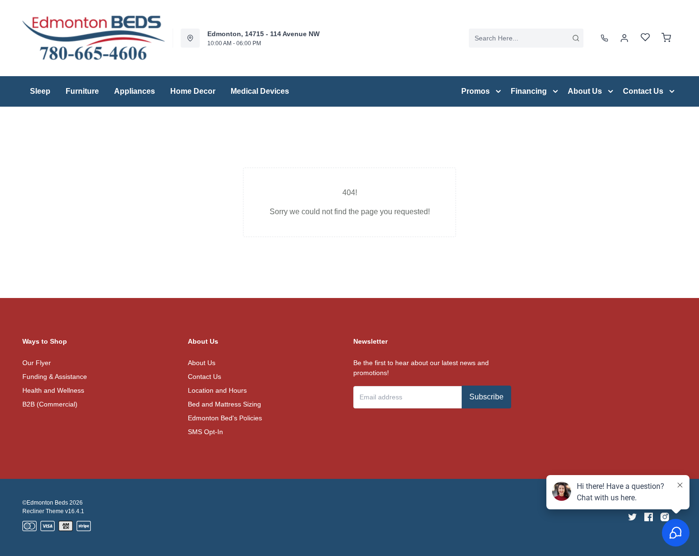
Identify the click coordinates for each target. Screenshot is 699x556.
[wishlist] (645, 38)
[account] (624, 38)
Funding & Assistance (54, 376)
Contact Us (204, 376)
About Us (201, 363)
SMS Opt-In (205, 432)
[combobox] (526, 38)
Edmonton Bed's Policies (225, 418)
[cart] (666, 38)
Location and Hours (217, 390)
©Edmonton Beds (45, 502)
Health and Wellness (53, 390)
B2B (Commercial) (50, 404)
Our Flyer (36, 363)
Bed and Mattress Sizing (224, 404)
